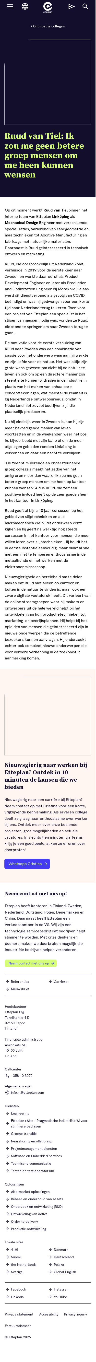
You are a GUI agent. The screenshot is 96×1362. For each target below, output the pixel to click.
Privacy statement (19, 1314)
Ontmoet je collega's (49, 26)
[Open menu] (10, 6)
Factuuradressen (18, 1326)
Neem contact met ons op (29, 963)
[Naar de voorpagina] (47, 7)
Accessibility (48, 1314)
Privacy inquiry (75, 1314)
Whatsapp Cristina (28, 865)
